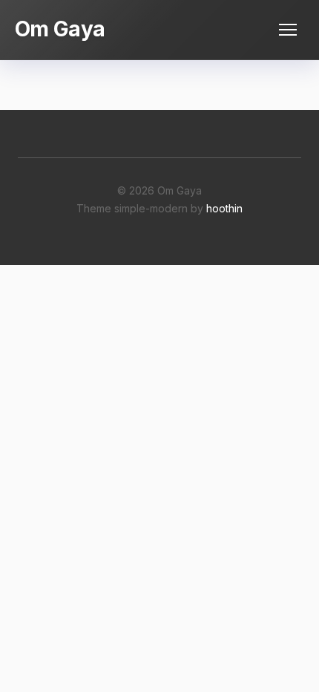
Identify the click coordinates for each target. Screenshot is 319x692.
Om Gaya (60, 29)
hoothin (224, 208)
